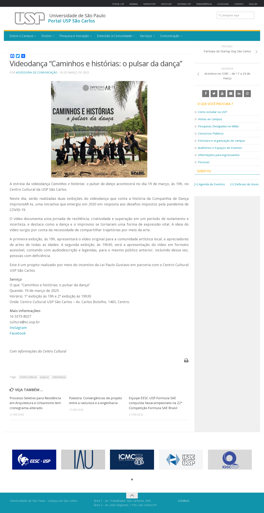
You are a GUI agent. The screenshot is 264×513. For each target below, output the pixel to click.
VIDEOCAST (166, 4)
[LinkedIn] (239, 93)
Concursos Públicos (211, 133)
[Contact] (230, 93)
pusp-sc (44, 377)
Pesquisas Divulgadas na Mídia (218, 126)
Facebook (18, 333)
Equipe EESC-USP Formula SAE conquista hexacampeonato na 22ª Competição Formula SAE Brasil (155, 403)
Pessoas (203, 162)
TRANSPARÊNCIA (204, 4)
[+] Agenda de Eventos (209, 184)
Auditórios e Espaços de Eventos (220, 148)
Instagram (18, 327)
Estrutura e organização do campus (221, 140)
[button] (132, 480)
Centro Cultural (28, 377)
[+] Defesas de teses (244, 184)
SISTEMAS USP (184, 4)
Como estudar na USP (212, 112)
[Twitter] (214, 93)
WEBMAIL (133, 4)
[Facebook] (205, 93)
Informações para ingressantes (219, 155)
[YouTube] (222, 93)
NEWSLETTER (149, 4)
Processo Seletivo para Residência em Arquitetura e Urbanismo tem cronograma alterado (35, 403)
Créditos (183, 501)
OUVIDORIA (223, 4)
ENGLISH (253, 4)
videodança (59, 377)
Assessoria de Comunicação (36, 72)
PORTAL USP (118, 4)
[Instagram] (247, 93)
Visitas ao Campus (210, 119)
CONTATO (239, 4)
